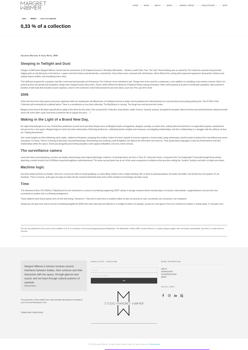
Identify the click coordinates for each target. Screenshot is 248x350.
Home (24, 19)
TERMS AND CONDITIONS (32, 312)
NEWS (163, 277)
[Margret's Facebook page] (163, 295)
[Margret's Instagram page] (169, 295)
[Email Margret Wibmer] (181, 295)
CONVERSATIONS (168, 274)
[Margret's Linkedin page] (175, 295)
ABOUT (164, 269)
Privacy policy (154, 344)
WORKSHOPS (167, 272)
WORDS (33, 19)
